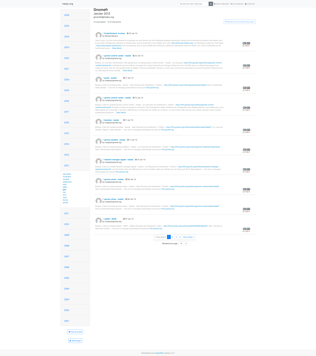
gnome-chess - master (114, 199)
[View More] (117, 48)
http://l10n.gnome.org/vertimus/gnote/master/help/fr (185, 85)
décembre (67, 174)
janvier (65, 202)
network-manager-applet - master (118, 159)
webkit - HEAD (110, 219)
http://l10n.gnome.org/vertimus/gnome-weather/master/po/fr (195, 147)
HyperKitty (159, 353)
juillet (65, 187)
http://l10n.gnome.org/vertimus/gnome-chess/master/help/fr (194, 206)
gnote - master (110, 78)
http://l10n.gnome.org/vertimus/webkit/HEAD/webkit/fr (186, 226)
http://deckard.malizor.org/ (182, 43)
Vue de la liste (76, 332)
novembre (67, 177)
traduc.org (67, 3)
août (64, 184)
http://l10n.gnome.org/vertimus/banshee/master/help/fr (188, 127)
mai (64, 192)
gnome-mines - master (114, 179)
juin (64, 189)
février (65, 200)
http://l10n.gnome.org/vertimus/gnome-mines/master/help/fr (194, 186)
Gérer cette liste (222, 4)
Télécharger (76, 341)
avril (64, 195)
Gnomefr (101, 10)
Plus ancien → (189, 237)
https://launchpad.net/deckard (108, 45)
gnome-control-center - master (117, 56)
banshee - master (111, 120)
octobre (66, 179)
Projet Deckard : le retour (114, 33)
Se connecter (237, 4)
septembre (67, 182)
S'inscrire (251, 4)
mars (65, 197)
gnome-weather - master (115, 140)
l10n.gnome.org (152, 87)
